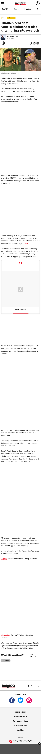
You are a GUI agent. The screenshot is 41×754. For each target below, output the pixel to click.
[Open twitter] (20, 700)
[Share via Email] (37, 43)
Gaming (27, 9)
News (16, 9)
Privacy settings (20, 721)
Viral (3, 18)
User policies (20, 712)
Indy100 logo (20, 3)
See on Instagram (20, 309)
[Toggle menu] (3, 3)
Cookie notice (20, 725)
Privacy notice (20, 716)
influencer (11, 18)
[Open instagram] (29, 700)
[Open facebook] (12, 700)
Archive (20, 730)
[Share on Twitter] (34, 43)
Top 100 (5, 9)
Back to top (35, 686)
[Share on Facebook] (30, 43)
